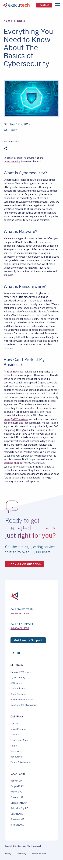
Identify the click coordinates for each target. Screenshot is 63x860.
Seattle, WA (16, 814)
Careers (14, 734)
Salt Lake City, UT (19, 808)
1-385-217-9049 (19, 613)
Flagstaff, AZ (17, 786)
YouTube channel (13, 463)
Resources (16, 757)
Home (13, 746)
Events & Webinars (20, 762)
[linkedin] (12, 652)
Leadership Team (19, 740)
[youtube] (18, 652)
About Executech (19, 729)
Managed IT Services (21, 672)
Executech (13, 371)
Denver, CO (16, 781)
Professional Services (21, 699)
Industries (15, 751)
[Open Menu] (57, 5)
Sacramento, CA (18, 803)
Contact (14, 723)
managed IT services (16, 419)
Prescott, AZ (16, 797)
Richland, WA (17, 825)
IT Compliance (17, 688)
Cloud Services (18, 694)
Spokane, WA (17, 819)
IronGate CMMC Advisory (23, 705)
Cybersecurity (12, 161)
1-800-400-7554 (19, 628)
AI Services (16, 683)
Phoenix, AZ (16, 792)
